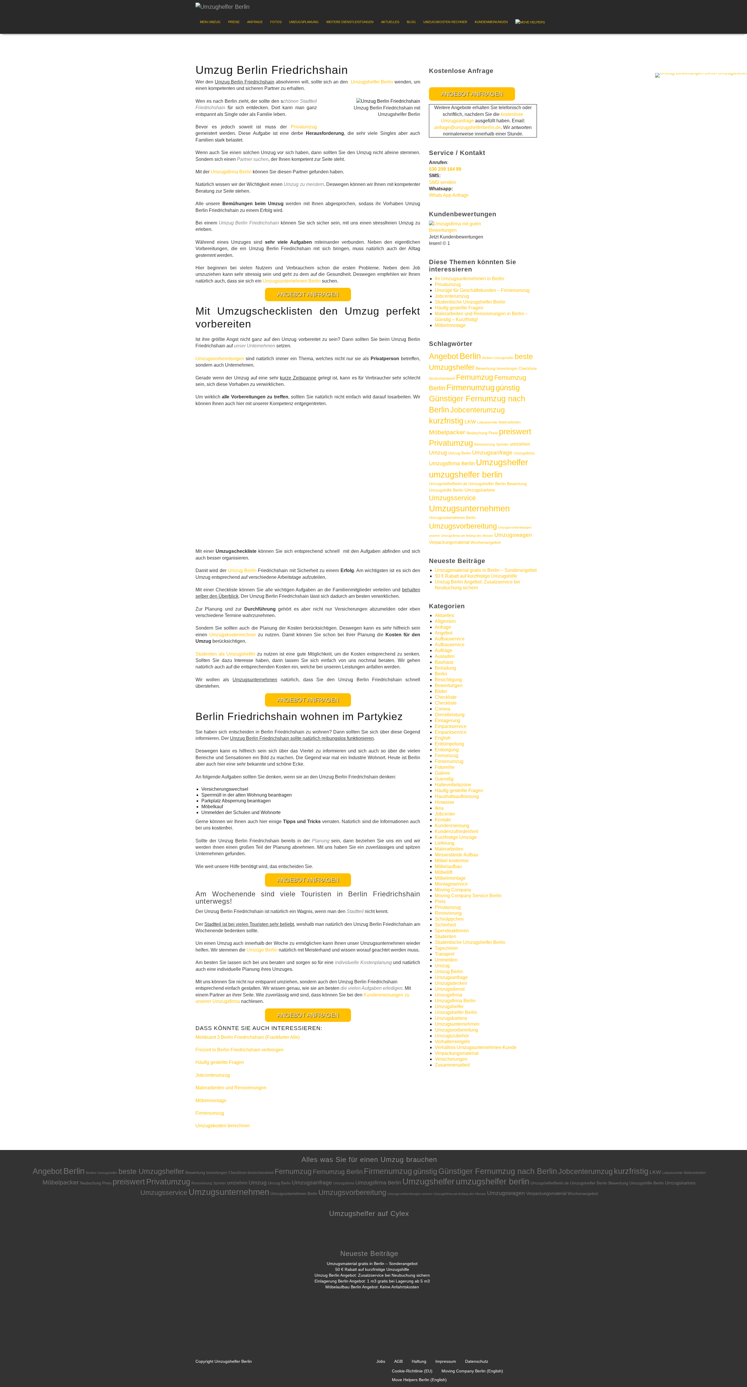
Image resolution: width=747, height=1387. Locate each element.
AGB (398, 1361)
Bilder (441, 691)
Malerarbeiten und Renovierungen (231, 1087)
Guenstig (444, 778)
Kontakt (443, 819)
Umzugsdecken (451, 983)
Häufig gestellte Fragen (220, 1062)
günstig (508, 388)
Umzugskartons (480, 489)
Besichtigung (448, 679)
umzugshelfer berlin (465, 474)
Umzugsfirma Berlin (231, 171)
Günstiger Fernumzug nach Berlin (497, 1171)
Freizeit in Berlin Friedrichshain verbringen (240, 1049)
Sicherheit (445, 924)
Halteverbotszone (453, 784)
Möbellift (443, 872)
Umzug (438, 452)
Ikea (439, 808)
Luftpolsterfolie (487, 422)
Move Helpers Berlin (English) (419, 1379)
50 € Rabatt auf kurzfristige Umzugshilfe (476, 576)
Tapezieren (446, 948)
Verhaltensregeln (452, 1041)
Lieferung (444, 843)
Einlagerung (447, 720)
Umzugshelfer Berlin (372, 81)
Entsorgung (447, 749)
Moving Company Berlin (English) (472, 1371)
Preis (493, 433)
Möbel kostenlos (452, 860)
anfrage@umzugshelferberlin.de (467, 127)
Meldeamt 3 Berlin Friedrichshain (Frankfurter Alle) (248, 1037)
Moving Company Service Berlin (468, 895)
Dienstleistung (450, 714)
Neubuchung (476, 433)
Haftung (419, 1361)
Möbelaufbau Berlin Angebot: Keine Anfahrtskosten (372, 1287)
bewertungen (507, 369)
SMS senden (442, 182)
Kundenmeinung (452, 825)
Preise (234, 22)
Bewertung (485, 368)
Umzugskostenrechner (232, 634)
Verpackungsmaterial (449, 542)
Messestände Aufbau (456, 854)
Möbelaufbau (448, 866)
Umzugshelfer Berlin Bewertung (497, 484)
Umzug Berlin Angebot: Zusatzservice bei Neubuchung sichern (372, 1275)
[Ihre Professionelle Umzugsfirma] (222, 5)
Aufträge (443, 650)
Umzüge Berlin (262, 949)
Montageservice (451, 883)
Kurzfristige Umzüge (456, 837)
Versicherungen (451, 1059)
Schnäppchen (449, 918)
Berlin (470, 356)
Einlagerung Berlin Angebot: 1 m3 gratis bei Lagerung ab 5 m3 (372, 1281)
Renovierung (484, 444)
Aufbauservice (450, 638)
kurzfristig (446, 420)
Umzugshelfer (502, 462)
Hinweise (444, 802)
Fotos (276, 22)
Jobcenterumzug (213, 1075)
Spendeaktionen (452, 930)
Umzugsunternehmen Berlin (292, 280)
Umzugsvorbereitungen (220, 358)
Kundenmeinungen (491, 22)
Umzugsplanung (304, 22)
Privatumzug (304, 126)
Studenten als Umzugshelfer (225, 653)
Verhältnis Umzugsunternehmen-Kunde (475, 1047)
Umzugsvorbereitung (463, 526)
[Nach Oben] (731, 1373)
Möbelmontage (211, 1100)
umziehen (520, 444)
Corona (442, 708)
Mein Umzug (210, 22)
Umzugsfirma (524, 453)
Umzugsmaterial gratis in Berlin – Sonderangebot (486, 570)
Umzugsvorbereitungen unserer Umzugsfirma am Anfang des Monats (437, 1194)
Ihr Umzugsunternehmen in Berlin (469, 278)
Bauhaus (444, 662)
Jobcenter (445, 813)
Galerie (442, 773)
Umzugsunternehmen (469, 508)
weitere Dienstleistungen (350, 22)
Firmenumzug (210, 1113)
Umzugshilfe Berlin (446, 490)
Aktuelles (390, 22)
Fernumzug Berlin (338, 1171)
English (443, 738)
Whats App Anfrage (449, 195)
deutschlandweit (442, 378)
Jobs (380, 1361)
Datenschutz (476, 1361)
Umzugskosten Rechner (445, 22)
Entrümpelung (449, 743)
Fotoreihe (445, 767)
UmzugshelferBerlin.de (448, 484)
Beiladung (445, 667)
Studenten (445, 936)
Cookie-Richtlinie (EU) (412, 1371)
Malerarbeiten (510, 422)
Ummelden (446, 959)
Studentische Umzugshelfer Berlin (470, 301)
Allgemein (445, 621)
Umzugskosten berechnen (223, 1125)
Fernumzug (474, 377)
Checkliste (528, 368)
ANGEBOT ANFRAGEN (308, 294)
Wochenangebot (485, 542)
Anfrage (255, 22)
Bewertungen (448, 685)
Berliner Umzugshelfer (498, 358)
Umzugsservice (452, 498)
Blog (411, 22)
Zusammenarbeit (452, 1064)
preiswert (515, 431)
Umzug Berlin (242, 570)
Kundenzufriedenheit (456, 831)
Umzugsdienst (450, 989)
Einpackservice (451, 726)
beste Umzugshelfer (151, 1171)
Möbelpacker (447, 432)
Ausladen (445, 656)
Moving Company (453, 889)
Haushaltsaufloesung (457, 796)
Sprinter (502, 444)
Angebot (443, 356)
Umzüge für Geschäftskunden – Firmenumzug (482, 290)
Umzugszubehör (452, 1035)
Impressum (445, 1361)
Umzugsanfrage (492, 452)
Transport (444, 954)
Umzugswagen (513, 535)
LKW (470, 422)
